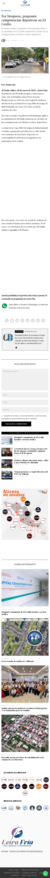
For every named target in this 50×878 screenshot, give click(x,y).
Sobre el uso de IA (29, 875)
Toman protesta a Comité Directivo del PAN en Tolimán (31, 473)
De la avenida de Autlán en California (17, 661)
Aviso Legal (14, 870)
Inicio (42, 873)
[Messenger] (12, 320)
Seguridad (6, 10)
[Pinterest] (22, 320)
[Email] (43, 320)
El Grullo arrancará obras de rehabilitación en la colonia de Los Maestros (22, 758)
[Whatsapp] (33, 320)
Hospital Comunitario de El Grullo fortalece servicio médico (29, 438)
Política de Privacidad (30, 870)
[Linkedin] (27, 320)
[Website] (16, 347)
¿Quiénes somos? (29, 873)
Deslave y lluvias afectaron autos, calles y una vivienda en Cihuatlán (31, 461)
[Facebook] (7, 320)
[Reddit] (38, 320)
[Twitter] (17, 320)
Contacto (15, 875)
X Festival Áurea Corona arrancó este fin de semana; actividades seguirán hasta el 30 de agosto (30, 451)
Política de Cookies (12, 873)
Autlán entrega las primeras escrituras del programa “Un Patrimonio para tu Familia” (24, 709)
